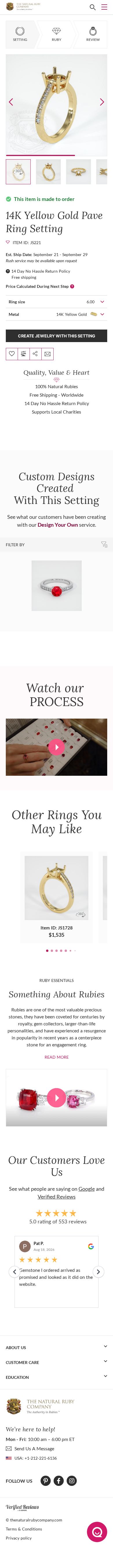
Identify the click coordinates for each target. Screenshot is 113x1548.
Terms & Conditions (24, 1528)
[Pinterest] (45, 1481)
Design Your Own (58, 524)
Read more (57, 1057)
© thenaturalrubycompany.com (34, 1519)
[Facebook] (59, 1481)
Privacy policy (19, 1537)
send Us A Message (34, 1448)
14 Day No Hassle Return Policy (40, 271)
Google (87, 1188)
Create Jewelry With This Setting (56, 335)
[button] (102, 101)
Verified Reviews (57, 1196)
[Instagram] (71, 1481)
